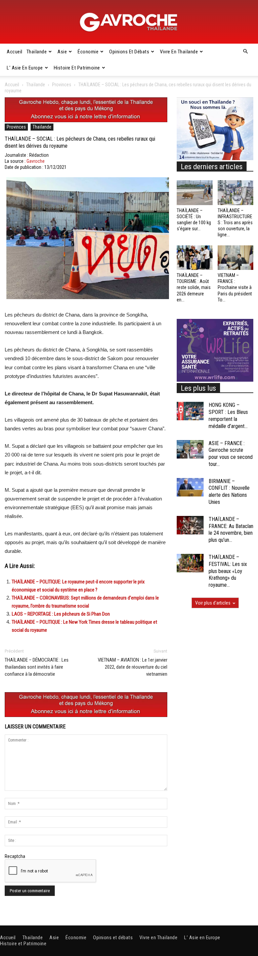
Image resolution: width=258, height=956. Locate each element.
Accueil (15, 52)
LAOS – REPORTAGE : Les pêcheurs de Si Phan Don (61, 614)
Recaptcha (15, 856)
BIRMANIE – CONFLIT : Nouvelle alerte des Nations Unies (229, 491)
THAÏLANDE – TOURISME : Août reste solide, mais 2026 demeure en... (194, 287)
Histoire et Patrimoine (77, 68)
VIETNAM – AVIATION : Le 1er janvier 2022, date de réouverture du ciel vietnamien (132, 667)
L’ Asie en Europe (25, 68)
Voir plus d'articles (212, 603)
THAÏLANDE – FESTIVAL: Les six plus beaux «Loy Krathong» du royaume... (228, 571)
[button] (245, 51)
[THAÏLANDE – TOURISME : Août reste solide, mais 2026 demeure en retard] (195, 257)
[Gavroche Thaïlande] (129, 22)
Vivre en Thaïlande (179, 52)
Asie (62, 52)
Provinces (61, 84)
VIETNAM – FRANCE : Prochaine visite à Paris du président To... (235, 287)
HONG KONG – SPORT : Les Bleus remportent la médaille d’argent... (228, 415)
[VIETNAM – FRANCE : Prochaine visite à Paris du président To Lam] (236, 257)
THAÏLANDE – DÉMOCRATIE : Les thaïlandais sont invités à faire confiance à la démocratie (37, 667)
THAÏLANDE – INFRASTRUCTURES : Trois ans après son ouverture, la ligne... (235, 223)
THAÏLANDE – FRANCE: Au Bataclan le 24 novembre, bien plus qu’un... (231, 529)
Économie (88, 52)
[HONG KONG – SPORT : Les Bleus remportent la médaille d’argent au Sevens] (190, 411)
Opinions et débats (129, 52)
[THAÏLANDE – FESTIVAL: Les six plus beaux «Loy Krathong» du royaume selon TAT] (190, 563)
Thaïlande (37, 52)
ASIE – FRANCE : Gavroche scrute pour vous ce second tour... (231, 453)
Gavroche (36, 161)
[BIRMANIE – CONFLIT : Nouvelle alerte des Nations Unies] (190, 487)
